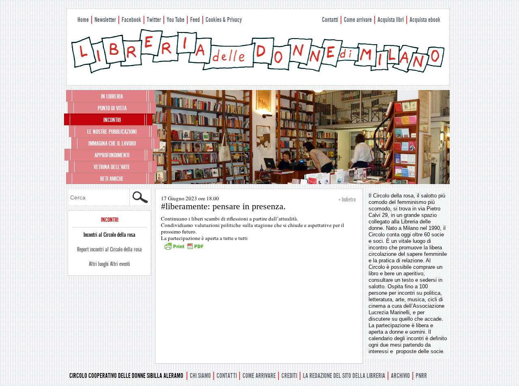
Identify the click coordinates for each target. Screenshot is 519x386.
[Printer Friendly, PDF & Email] (183, 249)
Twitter (154, 19)
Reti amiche (112, 179)
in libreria (112, 96)
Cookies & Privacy (224, 19)
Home (83, 19)
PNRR (421, 375)
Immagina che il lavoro (112, 143)
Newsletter (105, 19)
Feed (195, 19)
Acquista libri (390, 19)
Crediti (289, 375)
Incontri (112, 120)
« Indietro (347, 199)
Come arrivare (358, 19)
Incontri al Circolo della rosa (109, 235)
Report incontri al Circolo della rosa (109, 249)
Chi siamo (200, 375)
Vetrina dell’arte (112, 167)
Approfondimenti (111, 155)
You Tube (175, 19)
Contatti (330, 19)
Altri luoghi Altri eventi (109, 264)
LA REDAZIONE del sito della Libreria (344, 375)
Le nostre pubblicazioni (112, 132)
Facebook (131, 19)
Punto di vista (112, 108)
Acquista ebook (425, 19)
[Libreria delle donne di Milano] (257, 72)
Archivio (400, 375)
